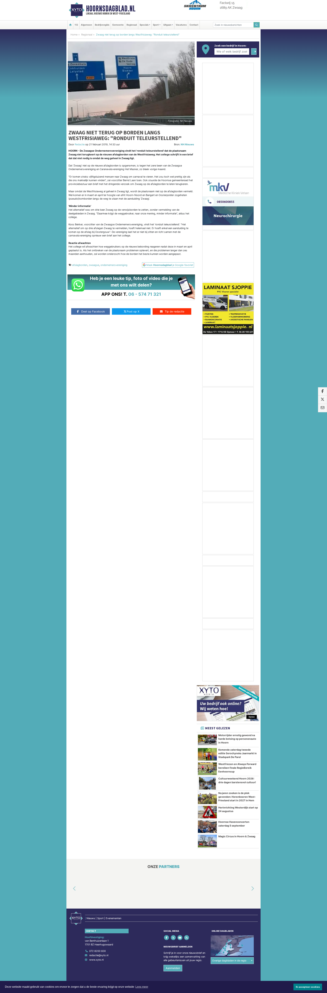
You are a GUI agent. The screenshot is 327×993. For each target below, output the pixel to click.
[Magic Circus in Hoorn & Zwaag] (207, 841)
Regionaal (132, 25)
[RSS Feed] (187, 937)
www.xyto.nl (96, 959)
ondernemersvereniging (113, 265)
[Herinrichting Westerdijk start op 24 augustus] (207, 812)
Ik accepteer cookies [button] (308, 986)
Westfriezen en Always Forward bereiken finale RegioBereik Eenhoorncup (237, 768)
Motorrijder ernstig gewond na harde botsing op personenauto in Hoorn (237, 739)
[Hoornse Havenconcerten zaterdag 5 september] (207, 826)
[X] (173, 937)
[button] (70, 889)
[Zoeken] (257, 24)
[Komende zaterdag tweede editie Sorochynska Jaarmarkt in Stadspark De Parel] (207, 754)
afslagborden (79, 265)
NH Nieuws (187, 144)
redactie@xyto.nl (98, 955)
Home (74, 34)
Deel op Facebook (93, 311)
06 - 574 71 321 (144, 294)
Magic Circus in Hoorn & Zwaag (236, 836)
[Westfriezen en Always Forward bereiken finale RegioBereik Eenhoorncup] (207, 768)
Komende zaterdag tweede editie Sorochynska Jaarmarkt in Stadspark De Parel (237, 753)
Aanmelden (173, 968)
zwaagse (94, 265)
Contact (194, 25)
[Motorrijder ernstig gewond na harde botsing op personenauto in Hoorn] (207, 739)
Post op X (133, 311)
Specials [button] (144, 25)
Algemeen (86, 25)
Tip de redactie (174, 311)
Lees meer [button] (141, 986)
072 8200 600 (97, 951)
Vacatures (181, 25)
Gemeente (118, 25)
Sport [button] (156, 25)
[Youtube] (180, 937)
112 (76, 25)
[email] (322, 408)
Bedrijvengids (102, 25)
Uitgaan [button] (167, 25)
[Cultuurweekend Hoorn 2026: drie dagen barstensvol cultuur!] (207, 783)
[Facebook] (167, 937)
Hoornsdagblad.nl (110, 8)
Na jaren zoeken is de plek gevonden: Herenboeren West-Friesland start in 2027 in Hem (237, 797)
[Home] (70, 24)
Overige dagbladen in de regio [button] (229, 960)
